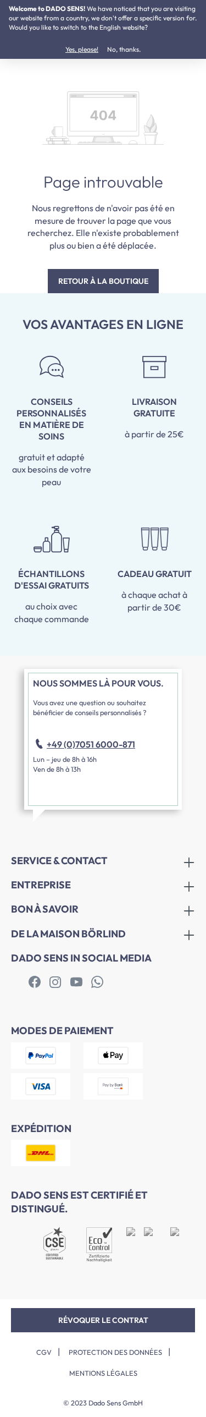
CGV (44, 1352)
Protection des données (115, 1352)
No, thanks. (124, 49)
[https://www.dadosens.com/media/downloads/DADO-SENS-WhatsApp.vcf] (97, 982)
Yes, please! (81, 49)
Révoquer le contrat (103, 1320)
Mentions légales (103, 1373)
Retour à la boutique (103, 281)
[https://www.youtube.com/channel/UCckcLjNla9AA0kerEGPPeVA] (76, 982)
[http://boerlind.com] (35, 982)
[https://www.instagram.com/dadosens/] (55, 982)
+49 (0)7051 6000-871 (91, 744)
